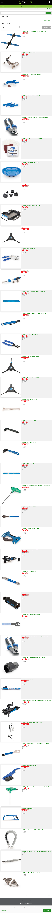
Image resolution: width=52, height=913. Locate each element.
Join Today (44, 8)
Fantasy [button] (20, 6)
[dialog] (26, 909)
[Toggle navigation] (2, 2)
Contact (19, 900)
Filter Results (46, 20)
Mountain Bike (25, 900)
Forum (49, 6)
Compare (24, 36)
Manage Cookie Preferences (26, 903)
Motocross (32, 900)
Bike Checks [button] (4, 6)
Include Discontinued (25, 27)
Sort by (2, 27)
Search (48, 13)
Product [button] (35, 6)
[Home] (26, 2)
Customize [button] (3, 910)
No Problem (46, 910)
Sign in (48, 8)
